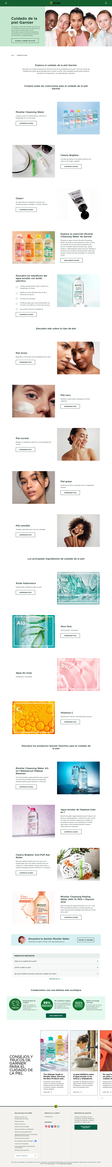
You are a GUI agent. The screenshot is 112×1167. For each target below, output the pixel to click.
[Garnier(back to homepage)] (55, 3)
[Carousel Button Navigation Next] (102, 1098)
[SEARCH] (106, 3)
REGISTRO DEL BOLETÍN (86, 1127)
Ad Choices (51, 1163)
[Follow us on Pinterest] (49, 1126)
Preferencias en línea (21, 1118)
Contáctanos (49, 1116)
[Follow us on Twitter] (58, 1126)
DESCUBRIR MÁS (56, 1015)
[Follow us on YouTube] (55, 1126)
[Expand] (56, 961)
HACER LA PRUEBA (85, 940)
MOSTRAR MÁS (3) (54, 979)
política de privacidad (66, 1163)
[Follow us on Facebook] (52, 1126)
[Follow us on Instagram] (46, 1126)
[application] (26, 1155)
